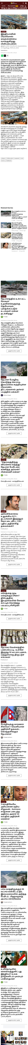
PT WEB (5, 317)
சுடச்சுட (4, 6)
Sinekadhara (4, 50)
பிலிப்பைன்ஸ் (10, 158)
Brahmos (3, 160)
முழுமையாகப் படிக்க (14, 351)
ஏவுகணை (17, 158)
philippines (3, 158)
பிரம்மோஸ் (8, 160)
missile (22, 158)
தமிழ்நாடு (23, 6)
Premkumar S (4, 529)
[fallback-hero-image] (6, 213)
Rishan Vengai (7, 395)
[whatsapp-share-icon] (2, 56)
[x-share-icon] (5, 56)
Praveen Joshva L (8, 737)
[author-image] (2, 317)
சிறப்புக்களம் (11, 6)
